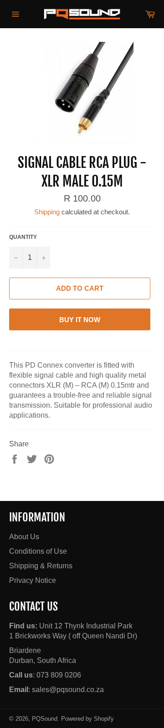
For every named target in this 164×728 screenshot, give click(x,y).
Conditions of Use (38, 551)
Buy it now (79, 320)
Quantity (23, 237)
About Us (24, 537)
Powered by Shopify (87, 718)
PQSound (44, 718)
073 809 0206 (58, 675)
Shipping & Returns (40, 566)
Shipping (47, 212)
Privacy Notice (32, 580)
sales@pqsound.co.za (68, 689)
